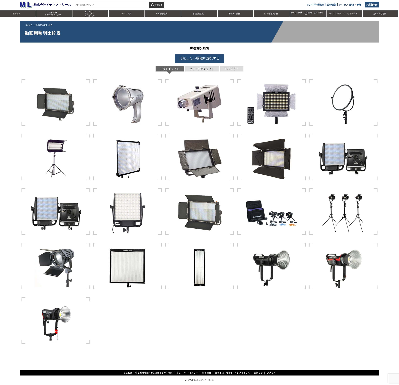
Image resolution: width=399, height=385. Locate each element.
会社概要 (319, 4)
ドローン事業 (125, 14)
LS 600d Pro (56, 320)
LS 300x (271, 266)
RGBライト (232, 68)
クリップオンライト (202, 68)
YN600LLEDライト (271, 102)
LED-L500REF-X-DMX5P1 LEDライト (56, 102)
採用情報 (331, 4)
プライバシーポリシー (187, 373)
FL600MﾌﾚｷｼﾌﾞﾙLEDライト (127, 157)
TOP (309, 4)
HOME (28, 25)
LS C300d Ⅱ (343, 266)
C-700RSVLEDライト (343, 102)
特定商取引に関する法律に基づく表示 (154, 373)
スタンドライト (169, 68)
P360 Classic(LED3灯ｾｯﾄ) (343, 211)
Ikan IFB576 (199, 157)
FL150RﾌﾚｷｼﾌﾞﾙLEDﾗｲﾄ (199, 266)
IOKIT (56, 266)
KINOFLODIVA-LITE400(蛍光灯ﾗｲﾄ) (56, 157)
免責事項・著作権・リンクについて (232, 373)
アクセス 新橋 (346, 4)
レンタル (16, 14)
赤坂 (359, 4)
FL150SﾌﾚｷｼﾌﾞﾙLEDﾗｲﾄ (127, 266)
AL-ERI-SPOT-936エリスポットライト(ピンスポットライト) (199, 102)
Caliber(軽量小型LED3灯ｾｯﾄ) (271, 211)
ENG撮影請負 (162, 14)
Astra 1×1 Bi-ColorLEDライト (343, 157)
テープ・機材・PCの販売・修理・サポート (307, 14)
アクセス (271, 373)
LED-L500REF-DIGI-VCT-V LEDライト (199, 211)
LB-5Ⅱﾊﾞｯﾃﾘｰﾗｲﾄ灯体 (127, 102)
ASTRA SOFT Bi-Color (127, 211)
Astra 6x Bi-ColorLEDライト (56, 211)
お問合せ (371, 4)
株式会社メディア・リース (52, 5)
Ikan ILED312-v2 (271, 157)
